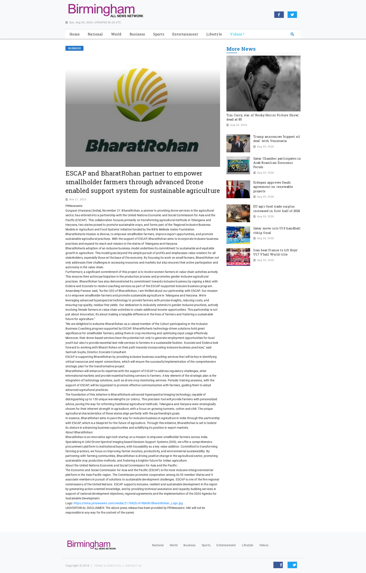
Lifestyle (247, 545)
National (158, 545)
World (173, 545)
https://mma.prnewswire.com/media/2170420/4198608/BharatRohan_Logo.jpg (128, 503)
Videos (263, 545)
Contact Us (133, 565)
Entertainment (226, 545)
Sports (206, 545)
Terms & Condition (107, 565)
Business (189, 545)
